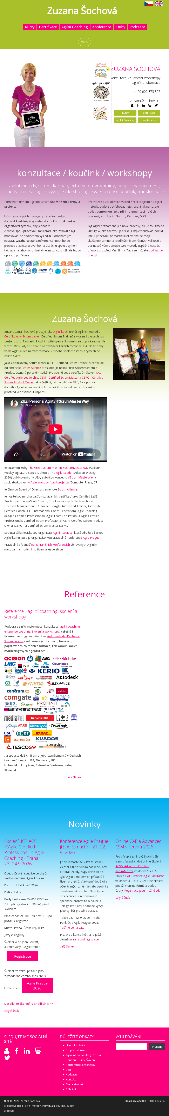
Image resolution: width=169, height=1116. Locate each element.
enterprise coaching (17, 631)
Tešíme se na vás (71, 927)
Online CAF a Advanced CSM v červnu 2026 (138, 844)
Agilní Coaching (74, 26)
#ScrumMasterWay (81, 477)
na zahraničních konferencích (50, 545)
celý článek (74, 777)
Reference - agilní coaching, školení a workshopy (40, 614)
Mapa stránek (74, 1084)
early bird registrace (86, 939)
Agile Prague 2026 (37, 985)
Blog (68, 1070)
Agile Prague (91, 537)
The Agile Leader (61, 473)
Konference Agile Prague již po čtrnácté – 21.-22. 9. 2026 (84, 846)
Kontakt (71, 1079)
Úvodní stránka (75, 1045)
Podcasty (137, 26)
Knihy (120, 26)
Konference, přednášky (80, 1065)
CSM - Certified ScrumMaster (59, 377)
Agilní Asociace (63, 533)
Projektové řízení (76, 1050)
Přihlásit (71, 1089)
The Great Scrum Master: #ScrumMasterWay (58, 468)
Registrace (22, 956)
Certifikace (48, 26)
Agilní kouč (60, 332)
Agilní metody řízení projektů (50, 482)
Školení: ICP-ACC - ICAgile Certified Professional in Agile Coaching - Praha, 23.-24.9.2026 (24, 852)
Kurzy (30, 26)
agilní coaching (70, 626)
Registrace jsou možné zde (142, 890)
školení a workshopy (45, 631)
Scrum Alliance (31, 368)
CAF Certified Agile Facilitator (144, 876)
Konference (101, 26)
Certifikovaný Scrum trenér (22, 336)
